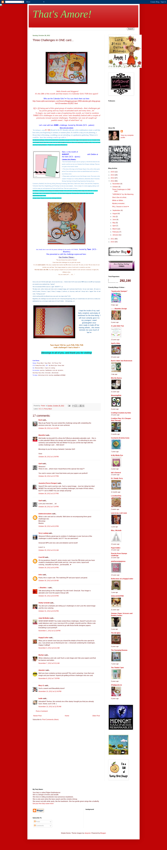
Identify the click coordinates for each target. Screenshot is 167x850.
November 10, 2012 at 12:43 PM (49, 691)
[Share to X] (78, 405)
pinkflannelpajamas (118, 561)
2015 (113, 172)
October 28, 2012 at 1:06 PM (48, 457)
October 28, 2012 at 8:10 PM (48, 526)
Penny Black (48, 409)
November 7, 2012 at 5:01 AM (48, 663)
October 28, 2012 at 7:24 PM (48, 507)
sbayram (88, 833)
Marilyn (41, 655)
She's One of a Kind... (119, 197)
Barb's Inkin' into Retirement (121, 361)
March (114, 229)
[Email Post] (69, 405)
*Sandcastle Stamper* (119, 291)
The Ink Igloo (115, 633)
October (115, 187)
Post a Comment (42, 711)
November (116, 184)
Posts (38, 822)
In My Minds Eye (117, 455)
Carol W (41, 557)
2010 (113, 242)
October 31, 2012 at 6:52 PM (48, 611)
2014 (113, 175)
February (115, 232)
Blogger (103, 833)
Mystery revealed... (119, 203)
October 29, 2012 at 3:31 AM (48, 550)
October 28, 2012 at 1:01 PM (48, 428)
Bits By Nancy (116, 378)
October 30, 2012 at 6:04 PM (48, 596)
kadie (40, 698)
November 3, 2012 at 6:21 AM (48, 648)
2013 (113, 178)
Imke (40, 575)
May (114, 223)
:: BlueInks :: (43, 588)
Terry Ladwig (43, 533)
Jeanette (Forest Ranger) (48, 483)
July (114, 216)
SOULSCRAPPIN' (117, 596)
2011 (113, 239)
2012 (113, 181)
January (115, 235)
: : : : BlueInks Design (119, 309)
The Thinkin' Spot (117, 668)
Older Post (96, 716)
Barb (40, 420)
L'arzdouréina (116, 496)
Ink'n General (116, 473)
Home (67, 716)
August (115, 213)
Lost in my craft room (119, 513)
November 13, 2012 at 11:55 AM (49, 707)
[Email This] (73, 405)
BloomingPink (116, 395)
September (116, 210)
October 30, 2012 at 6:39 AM (48, 580)
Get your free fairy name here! (43, 803)
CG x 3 (41, 409)
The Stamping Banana (119, 650)
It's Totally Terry (117, 478)
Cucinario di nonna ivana (120, 438)
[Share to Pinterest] (83, 405)
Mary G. (41, 685)
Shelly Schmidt (44, 603)
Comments (40, 826)
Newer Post (37, 716)
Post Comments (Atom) (50, 719)
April (40, 464)
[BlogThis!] (75, 405)
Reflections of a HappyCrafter (122, 579)
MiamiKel (41, 435)
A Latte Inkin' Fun (117, 326)
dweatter (41, 670)
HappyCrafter (43, 638)
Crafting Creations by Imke (121, 413)
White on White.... (118, 200)
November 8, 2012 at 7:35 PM (48, 678)
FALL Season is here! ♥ (120, 207)
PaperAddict (115, 548)
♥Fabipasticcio (116, 685)
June (114, 219)
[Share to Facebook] (80, 405)
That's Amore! (62, 14)
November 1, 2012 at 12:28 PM (49, 631)
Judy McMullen (44, 618)
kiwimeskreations (45, 514)
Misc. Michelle (116, 530)
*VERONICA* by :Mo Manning (122, 194)
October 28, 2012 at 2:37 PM (48, 476)
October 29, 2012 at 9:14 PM (48, 568)
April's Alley (115, 343)
